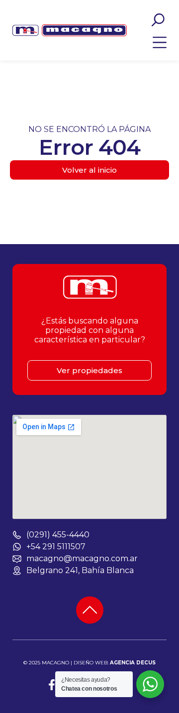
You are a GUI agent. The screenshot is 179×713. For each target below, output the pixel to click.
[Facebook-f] (52, 685)
